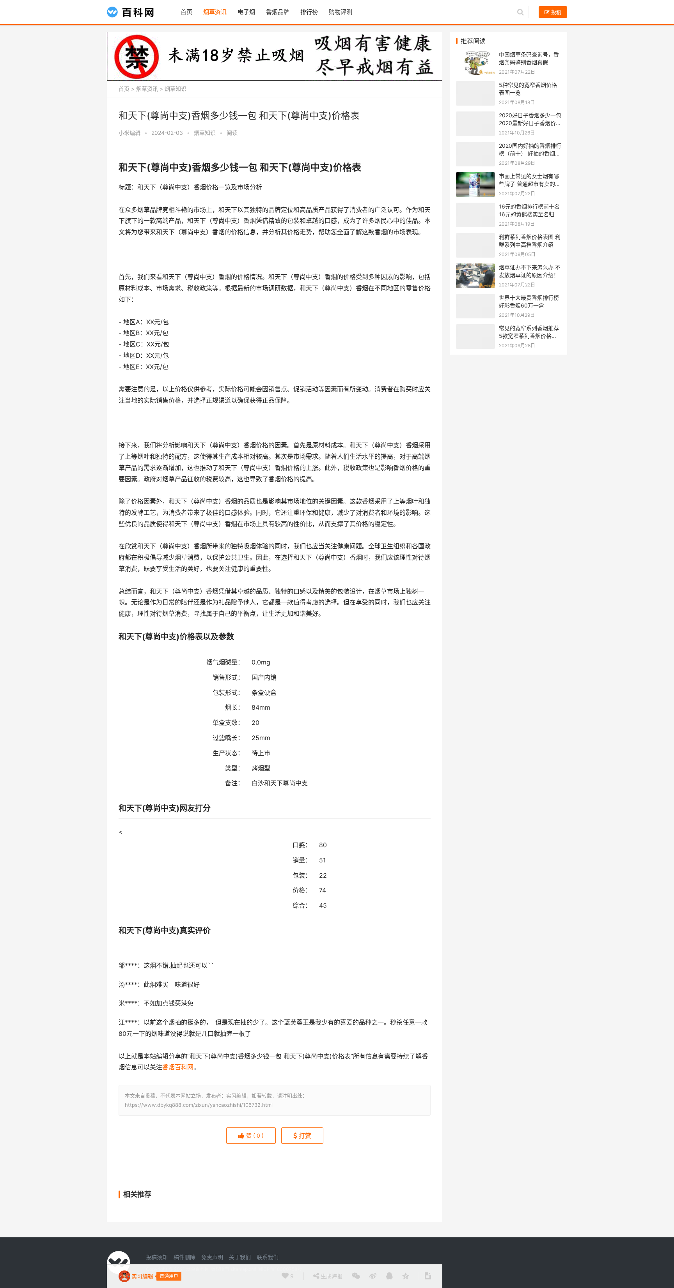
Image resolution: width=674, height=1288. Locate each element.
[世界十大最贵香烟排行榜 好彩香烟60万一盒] (475, 298)
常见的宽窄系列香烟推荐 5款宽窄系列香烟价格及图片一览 (529, 335)
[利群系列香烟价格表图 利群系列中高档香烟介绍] (475, 237)
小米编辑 (129, 132)
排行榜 (309, 12)
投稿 (555, 12)
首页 (186, 12)
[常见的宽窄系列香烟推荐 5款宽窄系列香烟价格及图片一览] (475, 328)
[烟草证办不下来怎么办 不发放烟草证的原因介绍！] (475, 267)
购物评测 (340, 12)
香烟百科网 (177, 1067)
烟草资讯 (215, 12)
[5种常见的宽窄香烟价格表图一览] (475, 85)
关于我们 (240, 1257)
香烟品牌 (277, 12)
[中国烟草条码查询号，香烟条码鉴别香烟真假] (475, 54)
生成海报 (330, 1276)
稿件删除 (184, 1257)
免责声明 (212, 1257)
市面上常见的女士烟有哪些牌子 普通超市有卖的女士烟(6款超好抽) (529, 183)
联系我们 (267, 1257)
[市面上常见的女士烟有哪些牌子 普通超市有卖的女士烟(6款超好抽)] (475, 176)
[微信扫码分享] (356, 1276)
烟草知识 (175, 88)
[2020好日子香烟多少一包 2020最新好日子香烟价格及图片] (475, 115)
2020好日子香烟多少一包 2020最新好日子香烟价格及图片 (530, 123)
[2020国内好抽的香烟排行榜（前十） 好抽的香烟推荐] (475, 146)
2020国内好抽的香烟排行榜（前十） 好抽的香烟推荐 (530, 153)
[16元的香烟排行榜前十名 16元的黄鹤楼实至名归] (475, 206)
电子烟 (246, 12)
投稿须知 (157, 1257)
